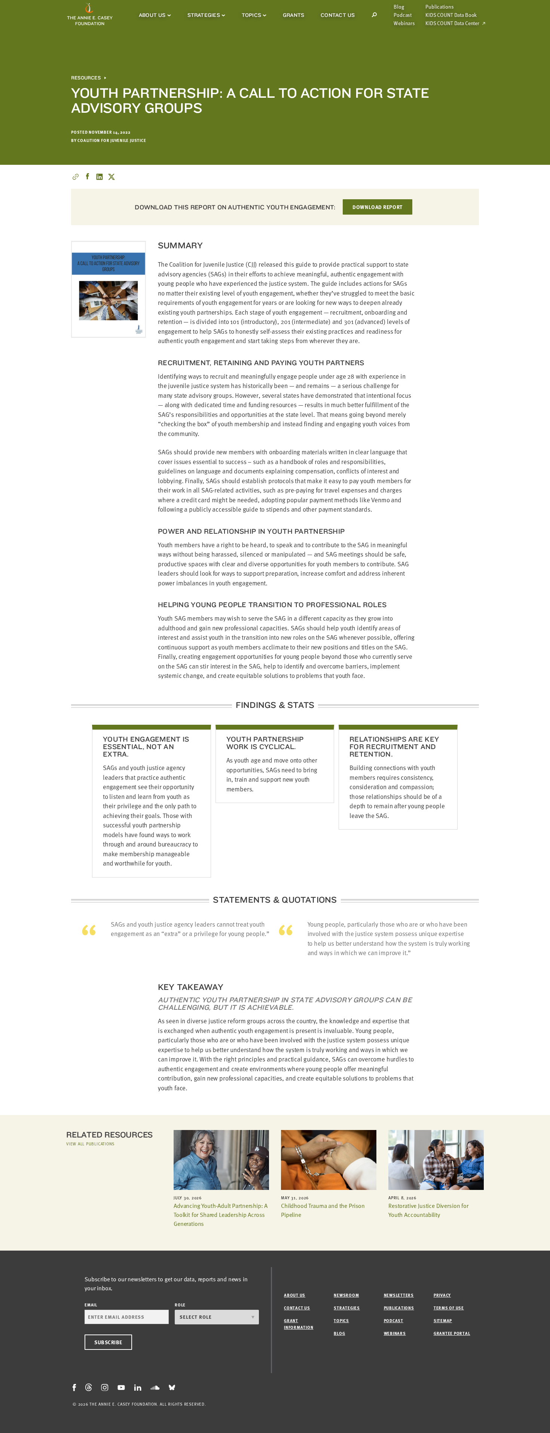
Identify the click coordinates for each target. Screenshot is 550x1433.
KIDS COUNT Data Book (451, 15)
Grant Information (298, 1323)
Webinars (404, 23)
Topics (251, 15)
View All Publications (90, 1143)
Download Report (377, 207)
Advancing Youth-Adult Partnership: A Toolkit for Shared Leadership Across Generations (221, 1214)
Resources (86, 78)
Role (180, 1305)
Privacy (442, 1295)
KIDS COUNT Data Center (452, 23)
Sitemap (443, 1320)
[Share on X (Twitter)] (111, 176)
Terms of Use (449, 1308)
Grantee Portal (452, 1333)
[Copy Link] (75, 176)
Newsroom (346, 1295)
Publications (439, 6)
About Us (152, 15)
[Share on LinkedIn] (99, 176)
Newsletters (399, 1295)
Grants (293, 15)
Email (91, 1305)
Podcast (403, 15)
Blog (399, 6)
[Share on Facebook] (87, 176)
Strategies (203, 15)
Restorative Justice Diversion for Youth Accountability (428, 1210)
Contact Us (338, 15)
